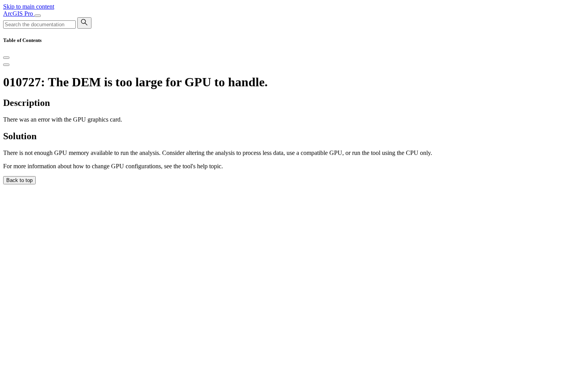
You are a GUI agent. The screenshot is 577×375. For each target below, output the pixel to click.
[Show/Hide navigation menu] (38, 16)
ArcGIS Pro (19, 13)
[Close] (6, 57)
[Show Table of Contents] (6, 65)
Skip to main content (28, 6)
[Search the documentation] (84, 23)
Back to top (19, 180)
